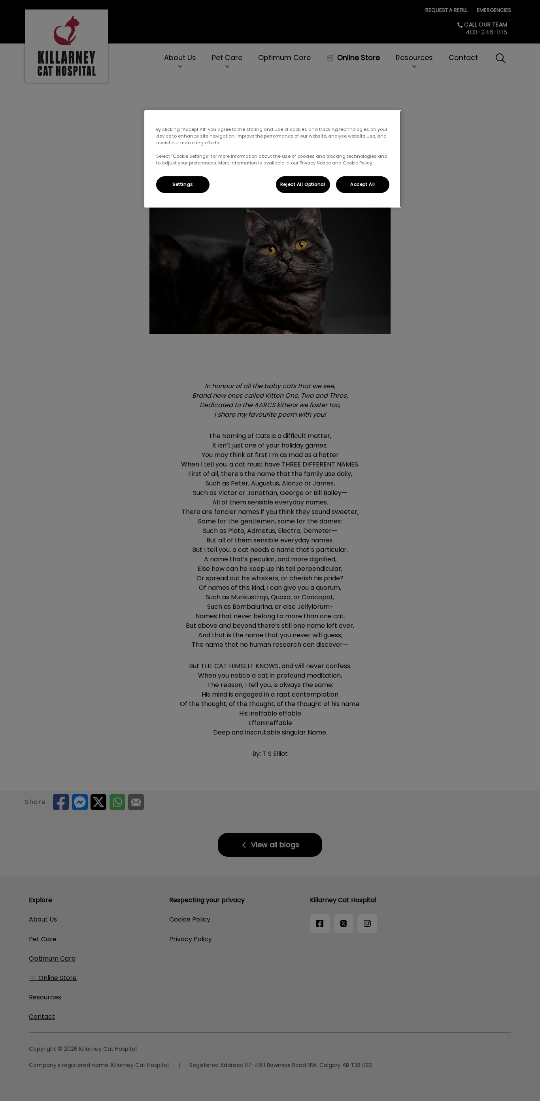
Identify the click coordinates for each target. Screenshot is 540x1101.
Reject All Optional (303, 184)
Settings (182, 184)
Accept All (362, 184)
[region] (272, 159)
